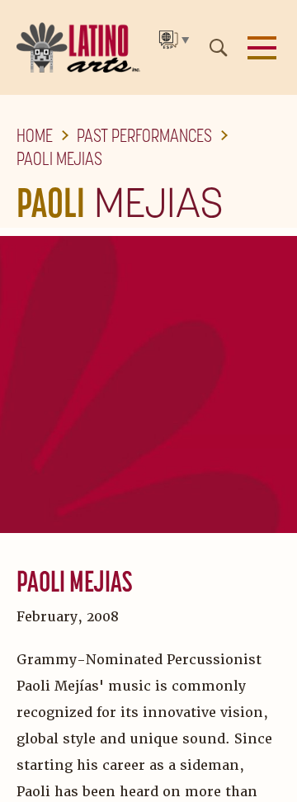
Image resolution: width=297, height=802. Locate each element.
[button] (262, 48)
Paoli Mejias (59, 158)
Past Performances (144, 135)
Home (34, 135)
